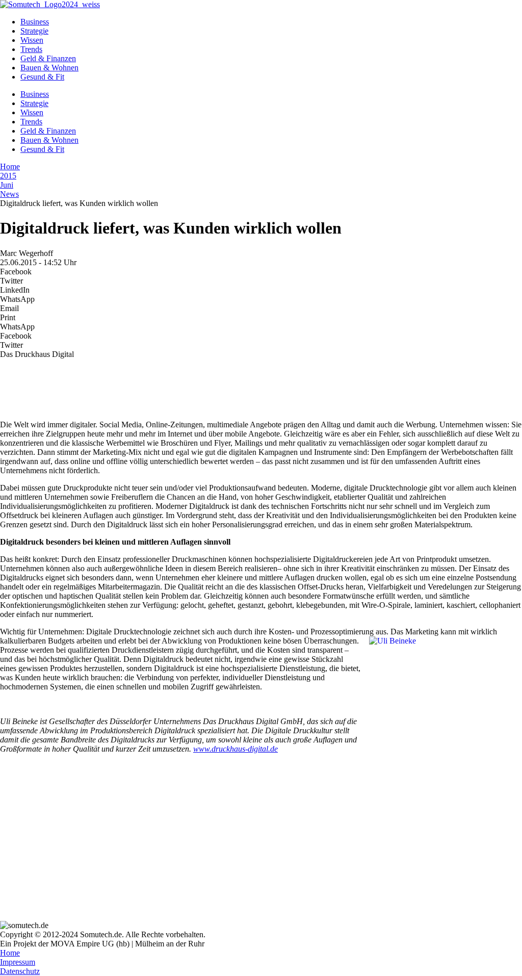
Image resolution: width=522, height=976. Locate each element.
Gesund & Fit (42, 76)
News (9, 194)
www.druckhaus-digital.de (235, 748)
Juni (6, 185)
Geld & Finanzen (48, 58)
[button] (261, 271)
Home (10, 166)
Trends (31, 49)
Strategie (34, 31)
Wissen (31, 40)
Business (34, 21)
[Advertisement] (261, 384)
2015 (8, 175)
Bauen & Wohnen (49, 67)
